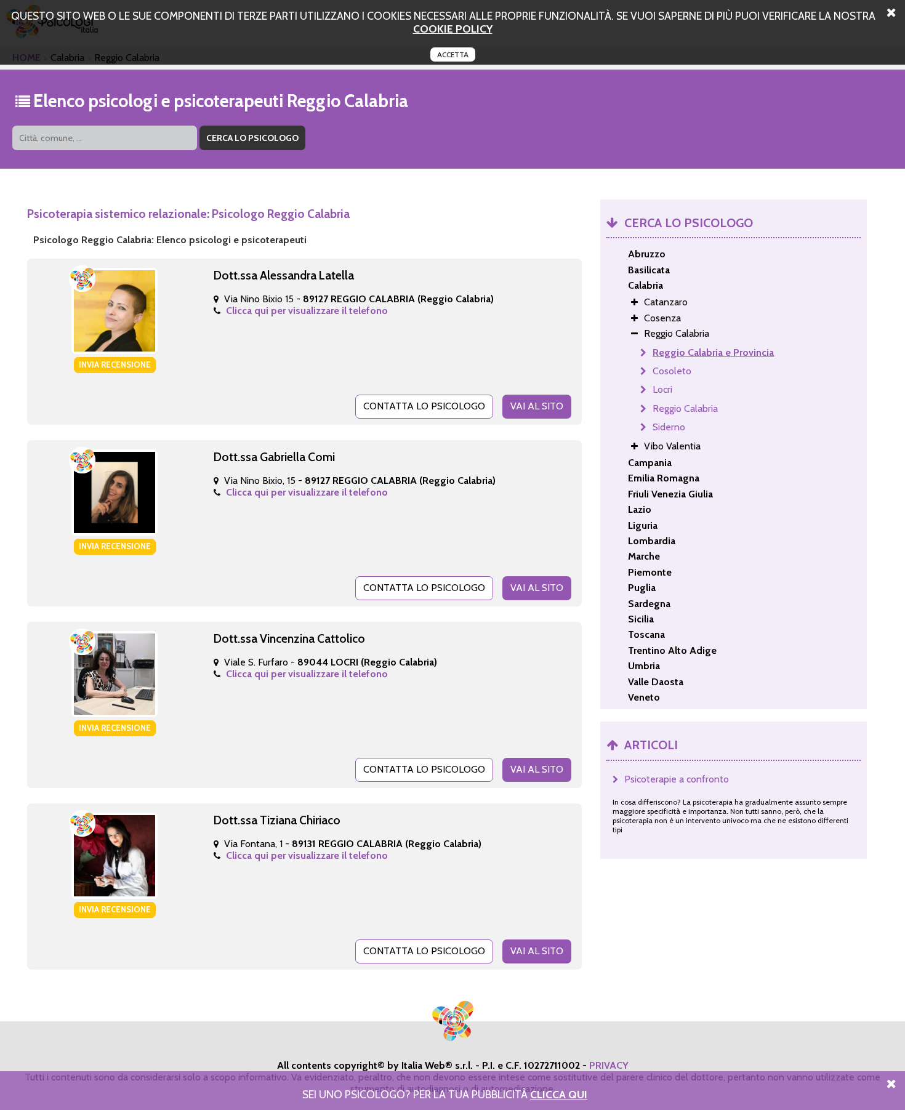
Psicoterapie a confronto (676, 779)
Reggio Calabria (685, 408)
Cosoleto (672, 371)
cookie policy (453, 28)
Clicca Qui (558, 1094)
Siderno (669, 427)
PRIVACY (609, 1065)
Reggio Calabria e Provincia (713, 352)
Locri (662, 389)
